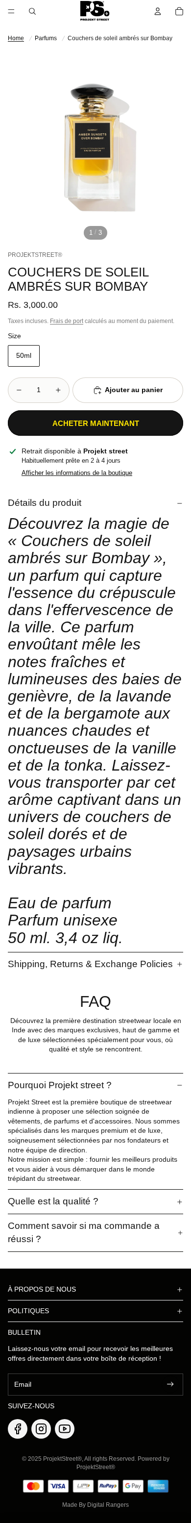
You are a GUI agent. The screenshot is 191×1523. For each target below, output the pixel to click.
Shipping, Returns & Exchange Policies (90, 964)
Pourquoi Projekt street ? (60, 1085)
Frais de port (66, 321)
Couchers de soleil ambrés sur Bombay (120, 38)
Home (16, 38)
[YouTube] (64, 1429)
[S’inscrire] (170, 1384)
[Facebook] (17, 1429)
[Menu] (11, 11)
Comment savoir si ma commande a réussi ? (84, 1232)
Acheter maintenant (95, 423)
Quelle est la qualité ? (53, 1201)
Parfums (46, 38)
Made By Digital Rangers (95, 1504)
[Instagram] (41, 1429)
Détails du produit (44, 503)
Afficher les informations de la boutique (77, 472)
